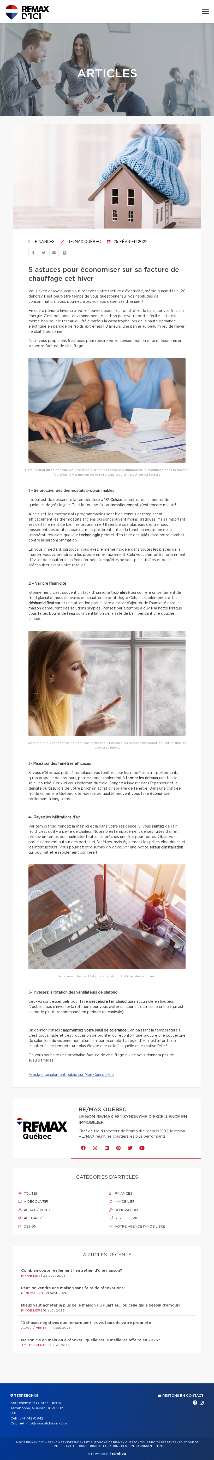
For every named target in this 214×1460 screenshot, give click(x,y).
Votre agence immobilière (139, 1226)
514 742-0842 (31, 1418)
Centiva (118, 1453)
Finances (44, 242)
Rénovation (126, 1210)
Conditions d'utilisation (98, 1446)
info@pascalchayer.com (46, 1423)
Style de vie (126, 1218)
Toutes (30, 1193)
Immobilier (124, 1202)
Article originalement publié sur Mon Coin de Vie (71, 1075)
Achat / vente (37, 1210)
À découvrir (35, 1202)
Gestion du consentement (142, 1446)
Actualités (34, 1218)
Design (30, 1226)
